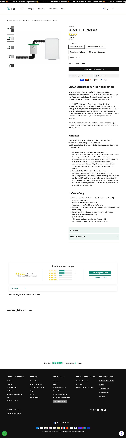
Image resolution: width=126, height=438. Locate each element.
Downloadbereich (12, 401)
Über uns (52, 9)
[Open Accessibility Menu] (121, 433)
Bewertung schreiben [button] (100, 273)
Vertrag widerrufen (60, 401)
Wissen (41, 9)
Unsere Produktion (36, 384)
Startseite (9, 21)
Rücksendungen (12, 387)
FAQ (8, 397)
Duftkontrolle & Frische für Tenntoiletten (33, 21)
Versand (9, 384)
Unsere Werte (34, 381)
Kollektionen (17, 21)
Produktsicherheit (77, 237)
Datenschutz (57, 391)
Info (63, 9)
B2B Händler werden (82, 381)
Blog (31, 391)
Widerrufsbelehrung (59, 387)
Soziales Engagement (37, 387)
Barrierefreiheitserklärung (61, 397)
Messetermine (34, 397)
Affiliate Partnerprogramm (85, 387)
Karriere (32, 394)
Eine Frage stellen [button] (100, 277)
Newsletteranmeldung (14, 394)
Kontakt (9, 381)
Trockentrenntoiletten (106, 380)
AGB (54, 384)
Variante (72, 43)
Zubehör (102, 397)
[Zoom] (39, 48)
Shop (30, 9)
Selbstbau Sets (104, 388)
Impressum (57, 381)
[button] (73, 34)
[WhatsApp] (4, 433)
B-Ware (101, 384)
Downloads (74, 230)
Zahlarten (10, 391)
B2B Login (79, 384)
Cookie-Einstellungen (60, 394)
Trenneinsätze (104, 393)
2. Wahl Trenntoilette (14, 413)
